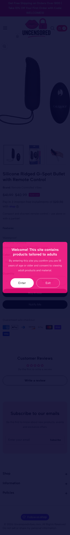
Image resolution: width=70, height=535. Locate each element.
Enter (22, 283)
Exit (48, 283)
